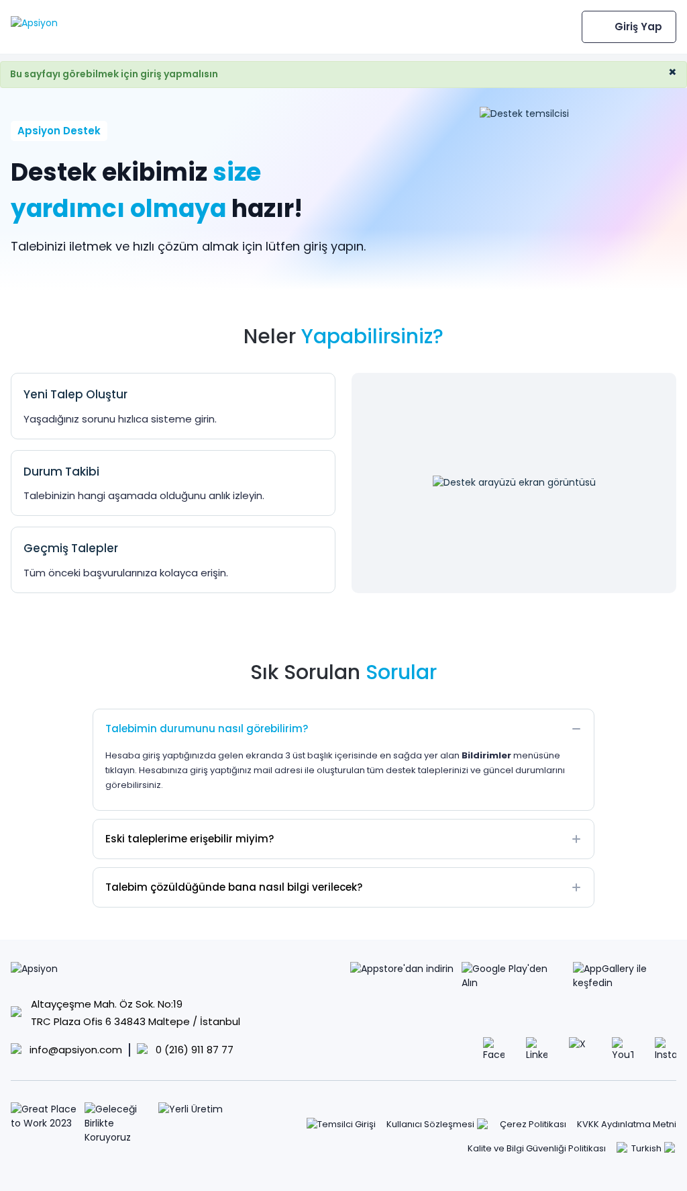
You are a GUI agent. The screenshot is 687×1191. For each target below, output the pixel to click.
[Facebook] (494, 1048)
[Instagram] (665, 1048)
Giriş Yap (638, 26)
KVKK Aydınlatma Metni (626, 1124)
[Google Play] (513, 976)
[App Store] (402, 976)
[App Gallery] (624, 976)
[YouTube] (622, 1048)
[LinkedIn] (536, 1048)
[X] (579, 1048)
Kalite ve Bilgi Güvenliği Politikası (537, 1148)
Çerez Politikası (533, 1124)
